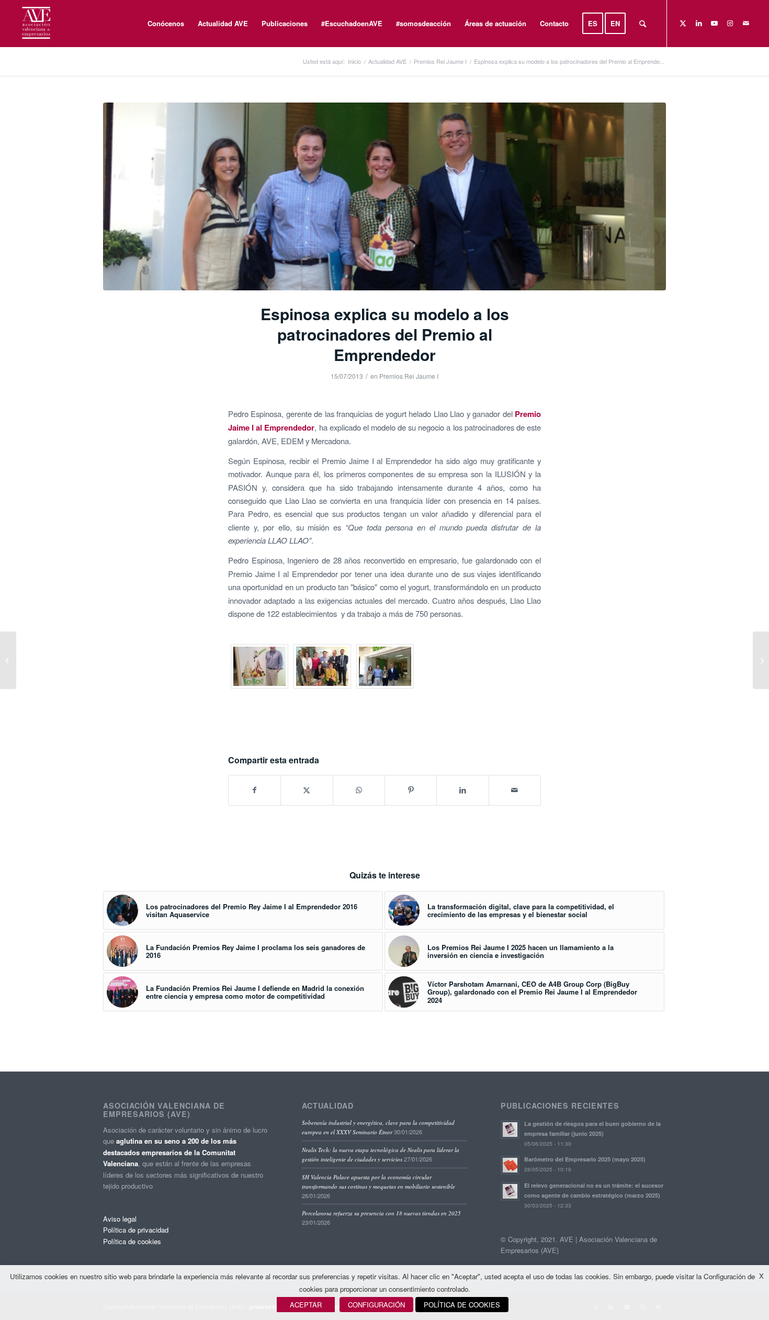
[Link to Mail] (746, 23)
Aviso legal (120, 1219)
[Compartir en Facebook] (254, 790)
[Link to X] (683, 23)
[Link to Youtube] (714, 23)
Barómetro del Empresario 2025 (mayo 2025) (585, 1159)
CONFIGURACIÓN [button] (376, 1305)
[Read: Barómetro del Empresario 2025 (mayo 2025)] (510, 1165)
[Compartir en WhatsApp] (358, 790)
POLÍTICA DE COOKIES (462, 1305)
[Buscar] (642, 23)
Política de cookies (132, 1241)
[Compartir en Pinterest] (410, 790)
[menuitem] (166, 23)
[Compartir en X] (306, 790)
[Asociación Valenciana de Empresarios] (35, 23)
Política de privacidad (135, 1230)
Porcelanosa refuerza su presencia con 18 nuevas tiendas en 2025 (381, 1213)
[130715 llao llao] (384, 196)
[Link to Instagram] (730, 23)
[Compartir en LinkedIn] (462, 790)
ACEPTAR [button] (306, 1305)
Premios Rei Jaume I (408, 375)
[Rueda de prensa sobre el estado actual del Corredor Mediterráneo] (761, 660)
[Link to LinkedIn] (699, 23)
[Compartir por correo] (514, 790)
